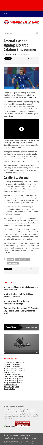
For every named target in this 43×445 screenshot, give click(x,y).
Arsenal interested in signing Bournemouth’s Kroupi (16, 302)
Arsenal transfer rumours (16, 416)
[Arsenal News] (9, 426)
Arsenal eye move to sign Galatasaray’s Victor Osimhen (21, 288)
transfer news (12, 263)
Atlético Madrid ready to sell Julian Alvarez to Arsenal (19, 295)
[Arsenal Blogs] (22, 426)
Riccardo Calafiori (22, 259)
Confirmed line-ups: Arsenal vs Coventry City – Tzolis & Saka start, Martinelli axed (21, 311)
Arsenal (10, 259)
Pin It (30, 58)
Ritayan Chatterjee (12, 54)
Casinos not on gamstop (12, 364)
